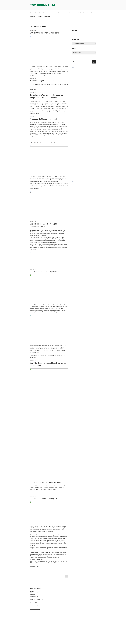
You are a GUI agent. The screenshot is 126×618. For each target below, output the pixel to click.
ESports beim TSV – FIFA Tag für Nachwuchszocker (43, 225)
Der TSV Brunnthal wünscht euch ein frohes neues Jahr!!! (48, 364)
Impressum (47, 16)
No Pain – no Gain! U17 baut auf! (43, 142)
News (31, 13)
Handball (90, 13)
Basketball (81, 13)
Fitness (60, 13)
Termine (32, 16)
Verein (39, 16)
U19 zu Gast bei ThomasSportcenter (45, 32)
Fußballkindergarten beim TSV (42, 80)
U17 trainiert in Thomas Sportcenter (45, 271)
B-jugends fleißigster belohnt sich (43, 119)
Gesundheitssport (70, 13)
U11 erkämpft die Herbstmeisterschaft (45, 482)
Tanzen (52, 13)
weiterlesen (33, 89)
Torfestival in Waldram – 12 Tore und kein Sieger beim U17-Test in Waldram (47, 96)
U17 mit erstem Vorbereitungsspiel (44, 498)
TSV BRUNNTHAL (43, 5)
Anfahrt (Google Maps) (35, 605)
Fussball (37, 13)
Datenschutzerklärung (35, 609)
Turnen (45, 13)
